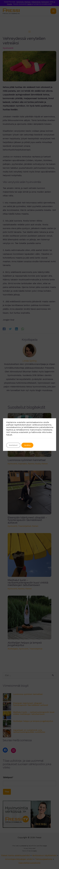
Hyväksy (27, 445)
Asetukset (13, 445)
